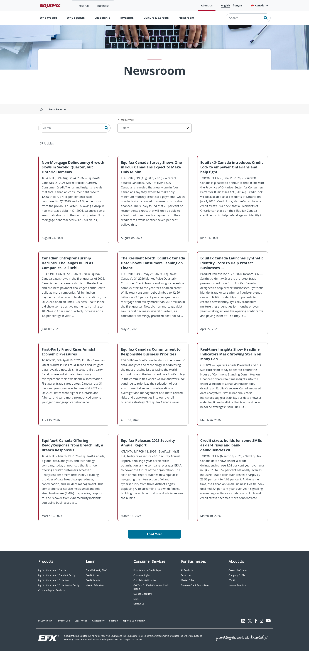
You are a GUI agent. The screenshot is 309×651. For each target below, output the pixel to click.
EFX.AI (232, 580)
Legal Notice (81, 620)
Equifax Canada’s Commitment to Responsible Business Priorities (150, 352)
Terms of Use (63, 620)
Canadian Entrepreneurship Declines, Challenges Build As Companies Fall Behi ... (67, 263)
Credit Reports (93, 580)
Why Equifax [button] (76, 18)
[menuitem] (82, 5)
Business (103, 6)
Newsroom (186, 18)
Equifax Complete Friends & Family (56, 575)
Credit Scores (92, 575)
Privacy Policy (45, 620)
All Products (187, 570)
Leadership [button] (102, 18)
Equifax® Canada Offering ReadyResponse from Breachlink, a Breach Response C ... (72, 445)
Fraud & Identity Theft (96, 570)
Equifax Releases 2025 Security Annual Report (148, 443)
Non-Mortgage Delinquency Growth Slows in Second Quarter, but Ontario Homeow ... (73, 167)
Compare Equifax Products (51, 590)
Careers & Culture (238, 570)
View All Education (95, 585)
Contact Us (138, 603)
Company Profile (237, 575)
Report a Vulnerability (133, 620)
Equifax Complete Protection (53, 580)
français (237, 5)
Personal (83, 6)
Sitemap (113, 620)
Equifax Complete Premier (52, 570)
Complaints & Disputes (144, 580)
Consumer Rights (141, 575)
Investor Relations (237, 585)
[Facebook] (255, 621)
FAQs (136, 598)
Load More (154, 534)
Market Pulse (187, 580)
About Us (207, 5)
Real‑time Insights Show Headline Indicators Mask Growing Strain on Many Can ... (230, 354)
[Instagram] (261, 621)
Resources (186, 575)
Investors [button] (127, 18)
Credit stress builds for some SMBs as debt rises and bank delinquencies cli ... (231, 445)
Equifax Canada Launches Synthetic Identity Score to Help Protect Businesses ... (231, 263)
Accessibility (98, 620)
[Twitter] (250, 621)
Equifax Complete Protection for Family (58, 585)
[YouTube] (268, 621)
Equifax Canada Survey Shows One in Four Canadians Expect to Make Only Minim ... (151, 167)
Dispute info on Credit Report (147, 570)
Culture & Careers (156, 18)
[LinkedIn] (243, 621)
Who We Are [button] (48, 18)
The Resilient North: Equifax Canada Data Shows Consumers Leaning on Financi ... (153, 263)
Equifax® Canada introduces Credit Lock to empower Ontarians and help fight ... (231, 167)
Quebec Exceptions (142, 593)
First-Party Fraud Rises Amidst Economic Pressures (68, 352)
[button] (259, 5)
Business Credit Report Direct (195, 585)
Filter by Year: (125, 120)
